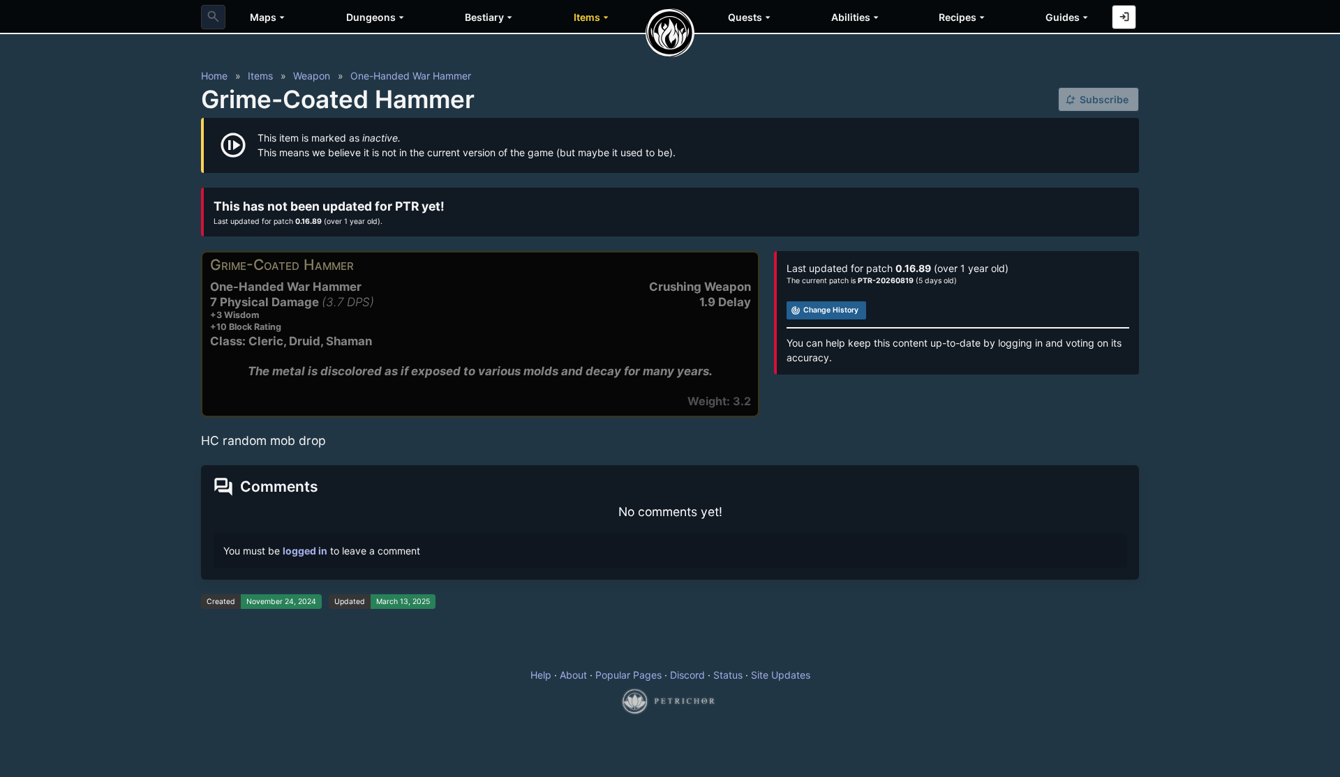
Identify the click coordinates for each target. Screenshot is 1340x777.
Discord (687, 675)
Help (540, 675)
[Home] (670, 32)
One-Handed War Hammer (410, 76)
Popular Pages (628, 675)
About (573, 675)
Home (214, 76)
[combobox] (213, 17)
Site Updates (780, 675)
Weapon (311, 76)
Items (260, 76)
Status (728, 675)
